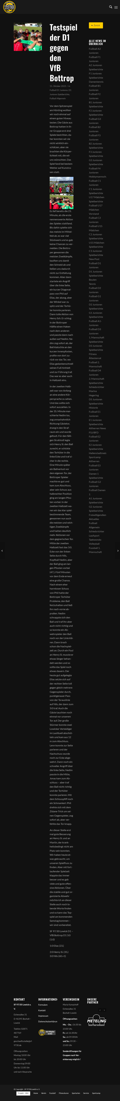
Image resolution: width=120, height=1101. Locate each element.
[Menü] (116, 7)
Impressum (43, 1016)
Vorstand (94, 213)
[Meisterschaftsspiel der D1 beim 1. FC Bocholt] (117, 550)
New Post (94, 258)
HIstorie (93, 407)
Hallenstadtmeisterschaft (102, 453)
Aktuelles (94, 518)
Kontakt (42, 1010)
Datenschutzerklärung (47, 1021)
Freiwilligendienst (98, 514)
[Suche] (109, 7)
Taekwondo (95, 539)
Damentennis (96, 81)
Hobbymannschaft (99, 176)
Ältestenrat (95, 358)
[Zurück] (100, 1010)
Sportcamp (95, 457)
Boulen (93, 279)
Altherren (94, 461)
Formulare (43, 1005)
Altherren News (97, 428)
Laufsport (94, 535)
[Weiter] (104, 1010)
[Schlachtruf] (28, 37)
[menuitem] (109, 7)
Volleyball (94, 543)
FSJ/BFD (93, 432)
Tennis (92, 283)
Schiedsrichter (96, 386)
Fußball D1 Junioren (59, 90)
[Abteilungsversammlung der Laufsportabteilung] (2, 550)
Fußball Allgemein (58, 98)
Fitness (93, 353)
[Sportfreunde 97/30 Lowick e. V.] (9, 7)
